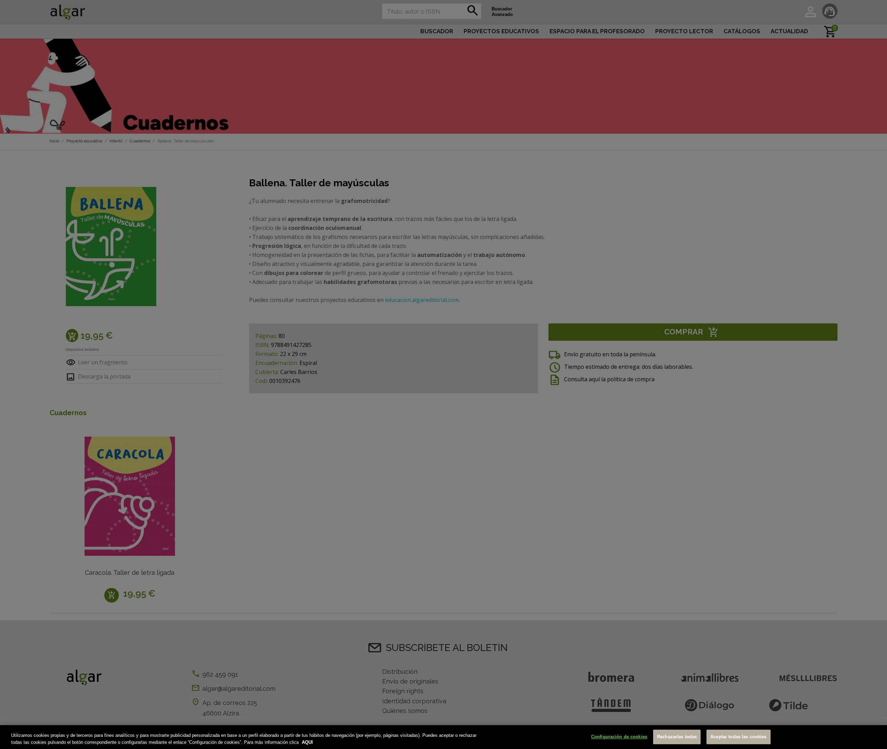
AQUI (307, 741)
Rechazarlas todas (677, 737)
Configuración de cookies (619, 737)
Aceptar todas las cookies (738, 737)
